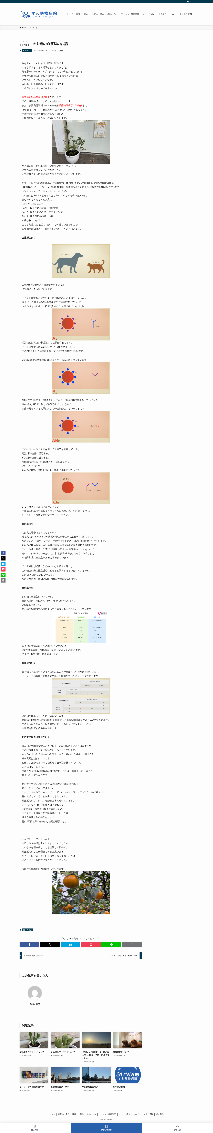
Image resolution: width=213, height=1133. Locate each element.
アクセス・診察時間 (107, 1114)
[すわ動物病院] (39, 14)
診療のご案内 (78, 1114)
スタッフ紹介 (124, 1114)
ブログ (136, 1114)
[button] (29, 944)
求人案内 (160, 1114)
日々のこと (27, 50)
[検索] (191, 1)
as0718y (35, 1003)
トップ (52, 1114)
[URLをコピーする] (132, 944)
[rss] (188, 1)
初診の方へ (91, 1114)
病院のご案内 (63, 1114)
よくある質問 (147, 1114)
